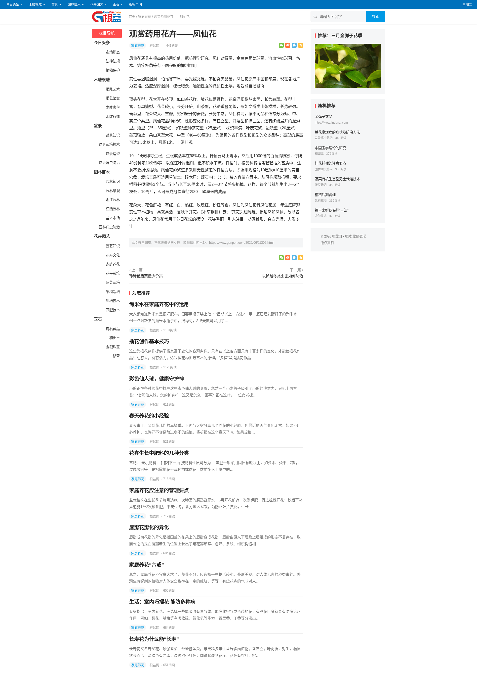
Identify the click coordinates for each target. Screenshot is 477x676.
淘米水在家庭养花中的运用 (159, 304)
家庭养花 (144, 16)
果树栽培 (112, 292)
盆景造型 (112, 154)
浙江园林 (112, 200)
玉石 (116, 4)
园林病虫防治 (109, 227)
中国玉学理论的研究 (330, 148)
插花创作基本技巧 (149, 341)
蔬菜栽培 (112, 283)
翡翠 (116, 356)
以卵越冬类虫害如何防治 (282, 276)
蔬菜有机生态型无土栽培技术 (337, 179)
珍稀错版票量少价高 (146, 276)
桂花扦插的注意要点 (330, 163)
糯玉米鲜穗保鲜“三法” (332, 210)
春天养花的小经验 (149, 416)
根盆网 (155, 46)
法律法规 (112, 61)
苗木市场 (112, 218)
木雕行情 (112, 117)
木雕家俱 (112, 107)
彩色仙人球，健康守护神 (156, 379)
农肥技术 (112, 310)
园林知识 (112, 182)
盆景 (54, 4)
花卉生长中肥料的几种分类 (159, 453)
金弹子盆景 (323, 117)
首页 (132, 16)
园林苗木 (74, 4)
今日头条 (12, 4)
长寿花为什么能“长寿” (154, 639)
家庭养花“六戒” (146, 565)
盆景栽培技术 (109, 144)
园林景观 (112, 191)
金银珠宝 (112, 347)
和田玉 (114, 338)
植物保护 (112, 70)
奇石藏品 (112, 329)
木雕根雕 (35, 4)
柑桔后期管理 (325, 195)
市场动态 (112, 52)
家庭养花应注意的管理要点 (159, 490)
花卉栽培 (112, 273)
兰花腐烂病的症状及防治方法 (337, 132)
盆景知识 (112, 135)
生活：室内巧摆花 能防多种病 (162, 602)
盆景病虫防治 (109, 163)
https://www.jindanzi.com (331, 122)
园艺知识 (112, 246)
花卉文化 (112, 255)
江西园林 (112, 209)
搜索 (375, 16)
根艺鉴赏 (112, 98)
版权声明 (135, 4)
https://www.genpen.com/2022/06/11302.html (241, 242)
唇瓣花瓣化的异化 (149, 527)
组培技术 (112, 301)
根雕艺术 (112, 89)
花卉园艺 (96, 4)
